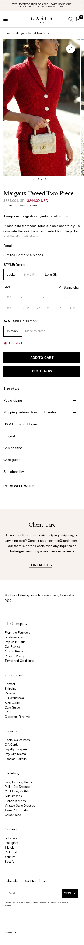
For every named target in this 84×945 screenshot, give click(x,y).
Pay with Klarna (15, 754)
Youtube (10, 856)
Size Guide (12, 702)
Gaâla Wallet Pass (17, 740)
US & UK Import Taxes (21, 424)
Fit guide (10, 436)
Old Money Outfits (17, 791)
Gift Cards (11, 744)
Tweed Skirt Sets (16, 810)
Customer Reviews (17, 717)
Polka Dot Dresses (17, 787)
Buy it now (42, 371)
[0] (77, 19)
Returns (10, 693)
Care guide (12, 460)
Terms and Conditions (19, 660)
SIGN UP (70, 893)
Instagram (11, 843)
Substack (11, 838)
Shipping (10, 688)
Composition (13, 448)
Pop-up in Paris (15, 642)
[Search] (70, 19)
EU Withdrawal (14, 698)
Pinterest (11, 852)
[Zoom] (70, 48)
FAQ (8, 712)
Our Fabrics (13, 646)
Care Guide (12, 707)
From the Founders (17, 632)
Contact (10, 684)
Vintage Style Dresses (20, 805)
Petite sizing (13, 400)
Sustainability (14, 471)
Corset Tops (13, 815)
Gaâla (17, 932)
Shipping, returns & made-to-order (30, 412)
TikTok (9, 847)
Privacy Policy (14, 656)
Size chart (11, 388)
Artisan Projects (15, 651)
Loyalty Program (16, 749)
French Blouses (15, 800)
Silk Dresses (13, 796)
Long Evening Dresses (20, 782)
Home (7, 33)
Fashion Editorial (16, 759)
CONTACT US (40, 565)
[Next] (51, 179)
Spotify (9, 861)
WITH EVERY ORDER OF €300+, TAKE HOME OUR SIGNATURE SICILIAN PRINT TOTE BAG (42, 5)
